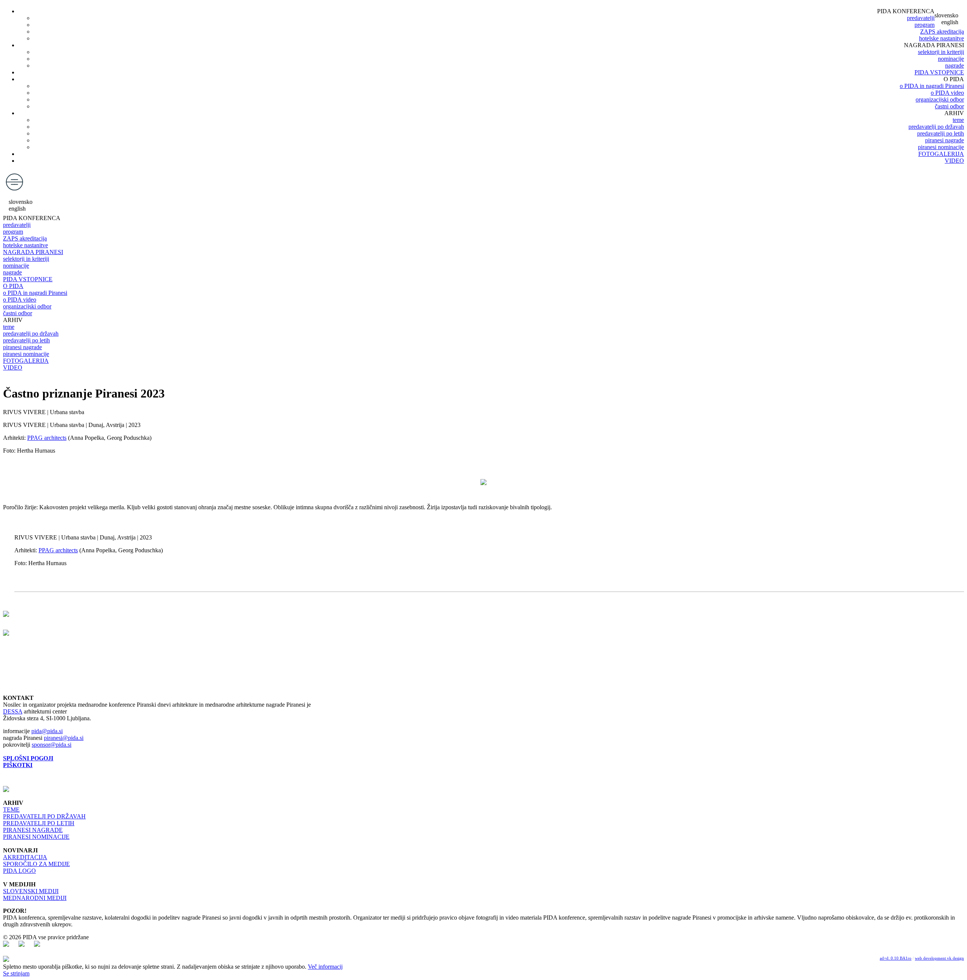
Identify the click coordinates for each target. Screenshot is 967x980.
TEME (11, 809)
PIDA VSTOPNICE (939, 72)
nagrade (954, 65)
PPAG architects (46, 438)
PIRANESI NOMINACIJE (36, 837)
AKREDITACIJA (25, 857)
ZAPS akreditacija (942, 31)
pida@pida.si (47, 731)
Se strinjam (16, 973)
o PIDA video (947, 92)
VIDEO (954, 160)
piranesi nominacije (941, 147)
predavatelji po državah (936, 126)
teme (958, 120)
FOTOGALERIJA (941, 154)
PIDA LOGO (19, 871)
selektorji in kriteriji (941, 52)
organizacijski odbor (940, 99)
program (924, 25)
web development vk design (939, 958)
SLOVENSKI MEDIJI (31, 891)
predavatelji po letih (940, 133)
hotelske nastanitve (941, 38)
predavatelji (921, 18)
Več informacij (325, 966)
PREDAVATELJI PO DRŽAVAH (44, 816)
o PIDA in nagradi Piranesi (932, 86)
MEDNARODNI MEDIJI (34, 898)
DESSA (12, 711)
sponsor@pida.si (51, 744)
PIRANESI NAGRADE (33, 830)
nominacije (951, 58)
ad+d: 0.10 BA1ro (895, 958)
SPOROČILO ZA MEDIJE (36, 864)
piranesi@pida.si (63, 738)
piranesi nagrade (944, 140)
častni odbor (949, 106)
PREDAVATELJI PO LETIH (38, 823)
